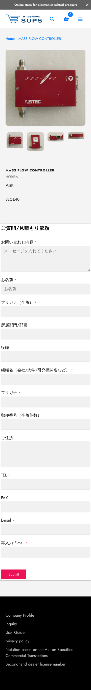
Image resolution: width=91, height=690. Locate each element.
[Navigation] (80, 18)
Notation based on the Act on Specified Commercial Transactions (40, 652)
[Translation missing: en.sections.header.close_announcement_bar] (87, 4)
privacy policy (17, 641)
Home (10, 38)
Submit (14, 574)
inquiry (11, 624)
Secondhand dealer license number (35, 664)
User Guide (15, 632)
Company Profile (20, 615)
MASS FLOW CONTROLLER (39, 38)
